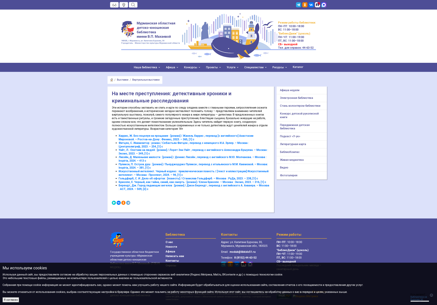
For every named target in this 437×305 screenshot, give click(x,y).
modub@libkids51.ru (243, 251)
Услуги (231, 67)
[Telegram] (128, 203)
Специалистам (254, 67)
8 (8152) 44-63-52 (245, 257)
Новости (171, 246)
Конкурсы (191, 67)
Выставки (122, 79)
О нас (169, 242)
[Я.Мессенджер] (114, 203)
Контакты (172, 260)
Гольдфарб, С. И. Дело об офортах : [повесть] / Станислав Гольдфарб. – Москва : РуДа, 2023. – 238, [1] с (188, 178)
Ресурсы (278, 67)
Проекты (212, 67)
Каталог (298, 67)
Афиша (171, 67)
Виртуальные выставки (146, 79)
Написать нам (175, 256)
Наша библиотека (146, 67)
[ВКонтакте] (119, 203)
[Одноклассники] (123, 203)
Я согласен (11, 299)
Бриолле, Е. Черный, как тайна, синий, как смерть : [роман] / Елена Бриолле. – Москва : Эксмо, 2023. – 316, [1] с (192, 182)
